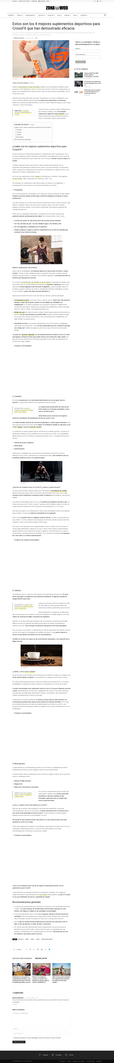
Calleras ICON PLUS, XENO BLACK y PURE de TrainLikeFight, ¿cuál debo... (92, 75)
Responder (14, 1004)
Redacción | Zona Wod (19, 38)
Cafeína (27, 939)
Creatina (32, 939)
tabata (20, 427)
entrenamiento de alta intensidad (29, 87)
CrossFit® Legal (90, 1061)
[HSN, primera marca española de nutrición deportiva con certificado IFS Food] (79, 92)
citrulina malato (17, 178)
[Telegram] (49, 949)
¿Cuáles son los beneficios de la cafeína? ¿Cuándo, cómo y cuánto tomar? (24, 606)
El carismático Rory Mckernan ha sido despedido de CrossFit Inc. (92, 83)
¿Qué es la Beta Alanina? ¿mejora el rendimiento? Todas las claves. (23, 794)
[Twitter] (100, 1)
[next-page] (16, 986)
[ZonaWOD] (57, 8)
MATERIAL (67, 15)
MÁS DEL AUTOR (41, 958)
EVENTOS (19, 15)
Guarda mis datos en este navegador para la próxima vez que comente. (37, 1038)
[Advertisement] (88, 109)
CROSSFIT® (41, 15)
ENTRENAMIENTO (30, 15)
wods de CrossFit (35, 427)
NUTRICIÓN (51, 15)
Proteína (38, 939)
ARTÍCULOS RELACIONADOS (22, 958)
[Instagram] (97, 1)
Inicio (13, 19)
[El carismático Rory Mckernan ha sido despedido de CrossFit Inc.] (79, 84)
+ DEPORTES (83, 15)
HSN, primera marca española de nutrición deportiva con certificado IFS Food (92, 91)
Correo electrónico (80, 54)
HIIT (15, 427)
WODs (74, 15)
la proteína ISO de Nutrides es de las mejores (36, 282)
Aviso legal (62, 1061)
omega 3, (38, 176)
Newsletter (34, 1)
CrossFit (61, 114)
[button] (105, 15)
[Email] (37, 949)
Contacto (14, 1)
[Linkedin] (41, 949)
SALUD (59, 15)
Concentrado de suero (21, 300)
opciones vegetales (28, 334)
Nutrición (19, 19)
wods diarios (43, 894)
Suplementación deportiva (47, 939)
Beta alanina (21, 939)
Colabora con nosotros (24, 1)
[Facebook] (95, 1)
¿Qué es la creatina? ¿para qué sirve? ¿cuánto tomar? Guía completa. (24, 410)
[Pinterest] (45, 949)
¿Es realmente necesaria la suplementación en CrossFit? (23, 112)
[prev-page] (13, 986)
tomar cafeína (30, 672)
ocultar (32, 124)
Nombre (78, 48)
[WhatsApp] (34, 949)
